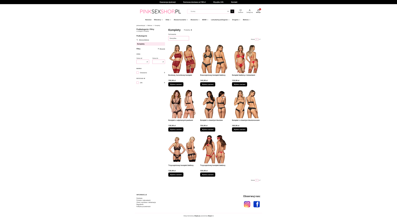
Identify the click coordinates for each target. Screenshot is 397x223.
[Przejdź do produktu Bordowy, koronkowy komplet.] (182, 59)
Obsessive (143, 73)
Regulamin (139, 204)
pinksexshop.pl (140, 25)
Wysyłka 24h (218, 2)
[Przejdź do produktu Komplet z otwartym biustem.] (214, 104)
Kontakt (234, 2)
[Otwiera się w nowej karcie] (247, 204)
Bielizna (150, 25)
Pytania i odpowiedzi (143, 200)
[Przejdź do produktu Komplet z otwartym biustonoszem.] (246, 104)
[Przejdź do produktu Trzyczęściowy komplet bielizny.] (182, 149)
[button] (232, 11)
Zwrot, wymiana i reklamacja (146, 202)
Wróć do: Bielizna (144, 40)
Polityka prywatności (143, 206)
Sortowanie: (172, 34)
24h (141, 83)
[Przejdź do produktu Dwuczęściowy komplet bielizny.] (214, 59)
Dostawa (139, 198)
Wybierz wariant (176, 84)
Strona (253, 39)
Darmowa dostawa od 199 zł (194, 2)
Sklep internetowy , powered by (198, 216)
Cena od (139, 58)
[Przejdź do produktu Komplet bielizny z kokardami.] (246, 59)
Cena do (155, 58)
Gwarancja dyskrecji (168, 2)
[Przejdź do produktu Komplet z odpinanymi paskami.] (182, 104)
